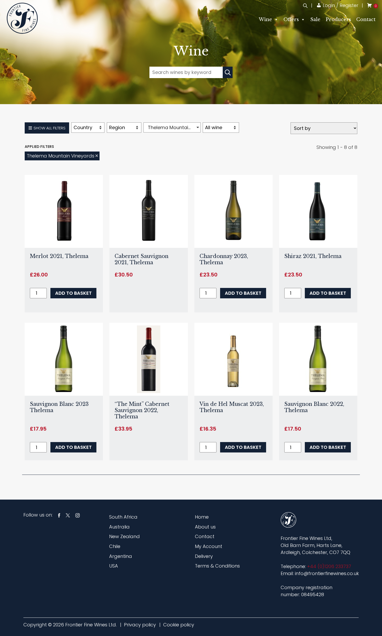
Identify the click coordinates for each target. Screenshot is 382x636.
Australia (119, 527)
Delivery (204, 556)
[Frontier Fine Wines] (22, 18)
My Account (208, 546)
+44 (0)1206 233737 (329, 566)
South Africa (123, 517)
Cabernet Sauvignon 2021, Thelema (141, 259)
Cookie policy (178, 624)
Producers (338, 19)
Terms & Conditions (217, 566)
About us (205, 527)
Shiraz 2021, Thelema (312, 256)
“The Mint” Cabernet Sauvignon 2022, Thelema (142, 410)
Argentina (120, 556)
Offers (291, 19)
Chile (114, 546)
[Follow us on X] (68, 515)
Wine (265, 19)
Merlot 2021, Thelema (59, 256)
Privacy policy (140, 624)
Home (202, 517)
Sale (315, 19)
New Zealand (124, 536)
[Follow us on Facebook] (59, 515)
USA (113, 566)
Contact (366, 19)
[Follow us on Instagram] (77, 515)
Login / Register (339, 5)
